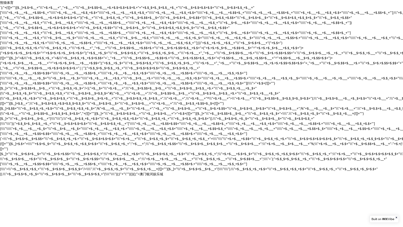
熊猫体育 (6, 2)
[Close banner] (396, 217)
